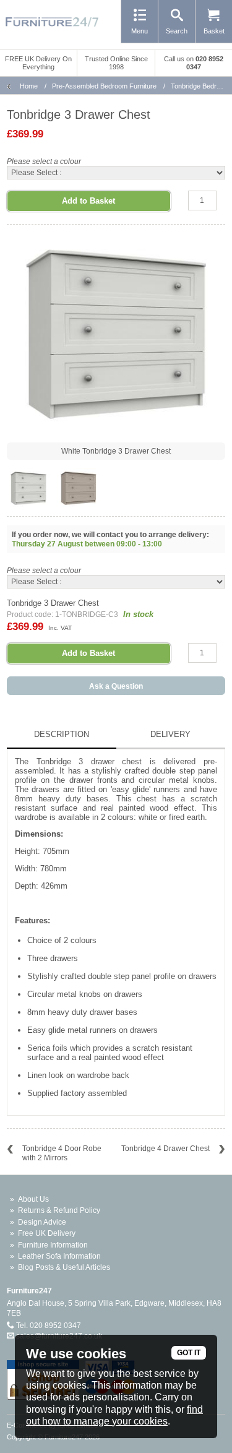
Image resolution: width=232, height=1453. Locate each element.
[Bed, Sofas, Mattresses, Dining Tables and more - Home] (52, 21)
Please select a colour (44, 161)
